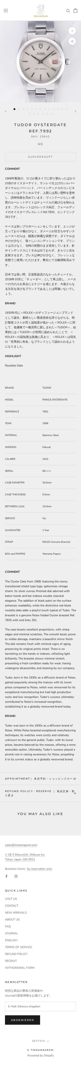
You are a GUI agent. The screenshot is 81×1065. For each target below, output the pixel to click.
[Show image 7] (41, 109)
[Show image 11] (58, 109)
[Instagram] (16, 876)
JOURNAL (11, 933)
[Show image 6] (36, 109)
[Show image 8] (45, 109)
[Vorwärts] (75, 111)
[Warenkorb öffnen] (75, 10)
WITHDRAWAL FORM (19, 968)
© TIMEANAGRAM (40, 1050)
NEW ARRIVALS (16, 913)
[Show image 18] (47, 114)
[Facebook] (6, 876)
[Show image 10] (54, 109)
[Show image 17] (43, 114)
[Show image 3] (23, 109)
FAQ (8, 926)
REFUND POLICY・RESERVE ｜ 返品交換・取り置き (40, 793)
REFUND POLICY (16, 954)
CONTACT (11, 906)
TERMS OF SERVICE (18, 947)
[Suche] (68, 10)
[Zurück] (5, 111)
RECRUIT (11, 961)
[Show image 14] (30, 114)
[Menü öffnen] (6, 10)
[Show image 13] (67, 109)
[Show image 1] (14, 109)
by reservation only (39, 869)
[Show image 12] (62, 109)
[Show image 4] (27, 109)
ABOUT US (12, 920)
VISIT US (11, 899)
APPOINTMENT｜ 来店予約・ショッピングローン (40, 778)
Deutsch (38, 1041)
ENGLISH (11, 940)
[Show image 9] (49, 109)
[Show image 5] (32, 109)
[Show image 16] (38, 114)
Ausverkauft (40, 156)
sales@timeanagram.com (21, 845)
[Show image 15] (34, 114)
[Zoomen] (72, 30)
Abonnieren (22, 1020)
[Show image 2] (19, 109)
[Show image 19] (51, 114)
